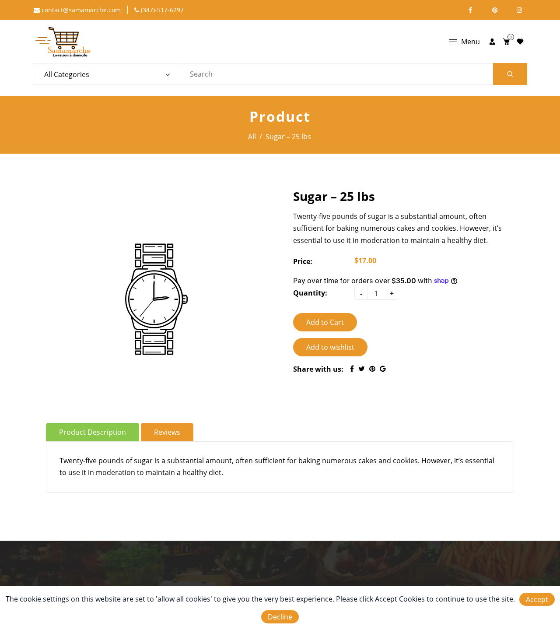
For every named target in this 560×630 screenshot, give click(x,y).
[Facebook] (470, 10)
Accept (537, 599)
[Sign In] (492, 41)
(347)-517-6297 (161, 10)
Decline (280, 617)
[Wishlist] (520, 41)
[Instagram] (519, 10)
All (252, 136)
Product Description (92, 432)
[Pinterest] (494, 10)
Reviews (167, 432)
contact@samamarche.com (80, 10)
